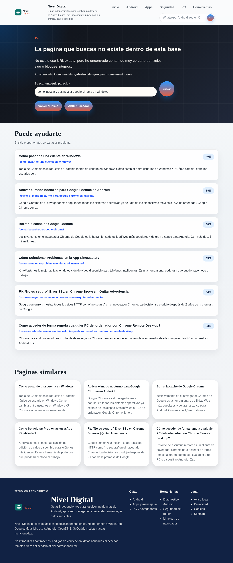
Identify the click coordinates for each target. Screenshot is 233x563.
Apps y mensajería (145, 504)
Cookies (199, 508)
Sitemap (199, 513)
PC (184, 7)
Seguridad (167, 7)
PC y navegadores (145, 508)
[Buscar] (210, 17)
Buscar (167, 89)
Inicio (115, 7)
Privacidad (201, 504)
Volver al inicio (48, 106)
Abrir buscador (78, 106)
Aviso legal (201, 499)
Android (132, 7)
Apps (149, 7)
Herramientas (202, 7)
